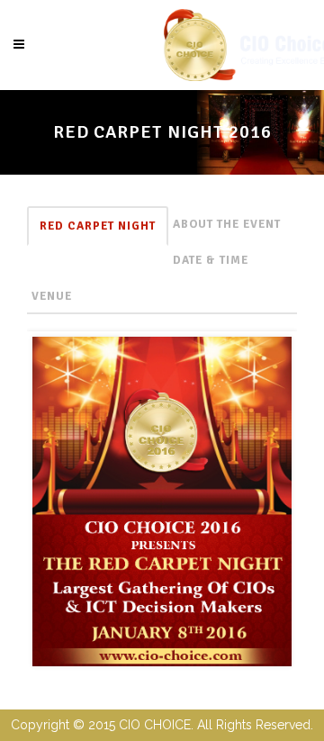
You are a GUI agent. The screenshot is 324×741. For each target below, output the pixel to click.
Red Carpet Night (98, 226)
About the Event (227, 224)
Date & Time (210, 260)
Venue (52, 296)
